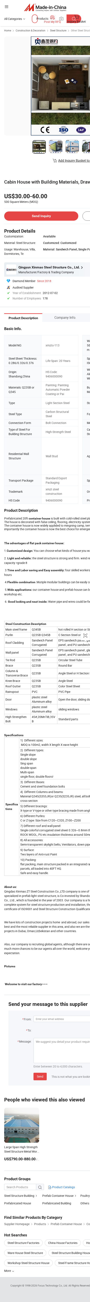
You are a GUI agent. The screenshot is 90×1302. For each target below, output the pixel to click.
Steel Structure (58, 30)
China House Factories (62, 1243)
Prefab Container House (57, 1196)
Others (84, 1203)
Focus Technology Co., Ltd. (53, 1285)
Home (7, 30)
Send (40, 1076)
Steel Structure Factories (23, 1243)
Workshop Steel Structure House (28, 1263)
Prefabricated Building (56, 1203)
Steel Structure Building (19, 1196)
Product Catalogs (63, 1187)
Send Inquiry (41, 216)
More (8, 1271)
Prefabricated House (17, 1203)
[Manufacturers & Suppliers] (45, 7)
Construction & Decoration (30, 30)
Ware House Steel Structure (25, 1253)
